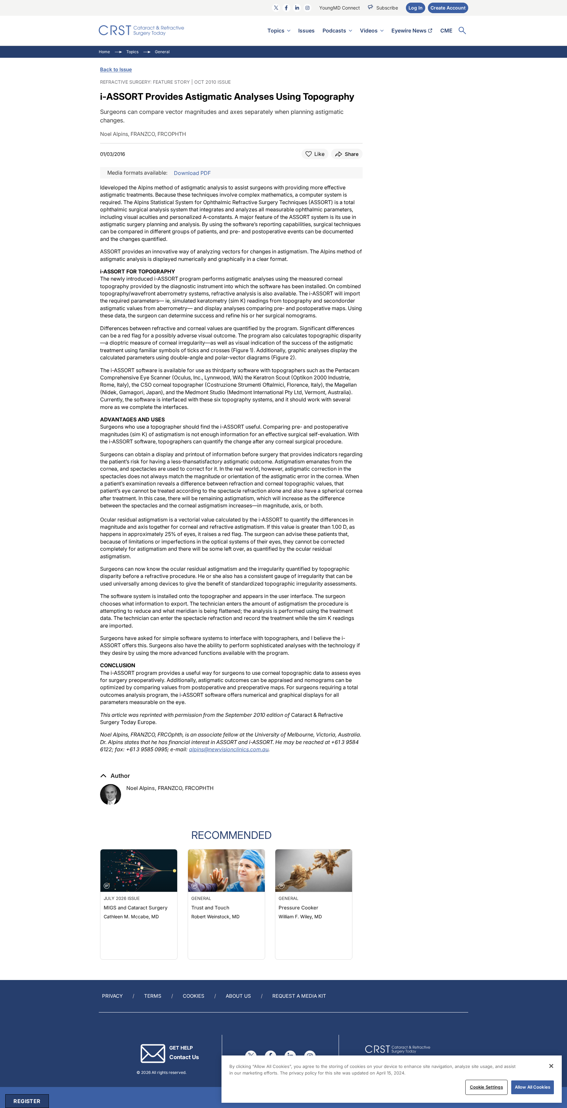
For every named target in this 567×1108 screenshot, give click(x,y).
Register (26, 1101)
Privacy (112, 996)
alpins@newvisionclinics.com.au (228, 749)
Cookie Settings (486, 1087)
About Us (238, 996)
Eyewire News (409, 30)
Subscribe (387, 8)
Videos (369, 30)
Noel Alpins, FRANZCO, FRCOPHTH (170, 788)
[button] (115, 776)
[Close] (551, 1066)
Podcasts (334, 30)
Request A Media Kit (299, 996)
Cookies (193, 996)
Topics (275, 30)
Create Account (448, 8)
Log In (416, 8)
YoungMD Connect (339, 8)
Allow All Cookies (532, 1087)
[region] (391, 1079)
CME (446, 30)
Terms (152, 996)
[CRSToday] (141, 30)
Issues (306, 30)
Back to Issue (116, 69)
